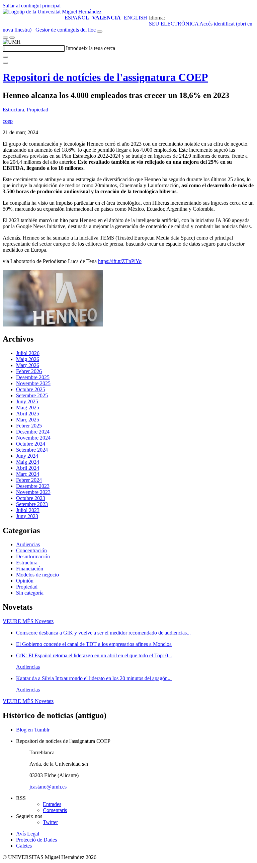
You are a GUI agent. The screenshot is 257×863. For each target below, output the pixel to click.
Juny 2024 (27, 456)
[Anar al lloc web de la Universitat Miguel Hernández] (52, 11)
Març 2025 (27, 419)
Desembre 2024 (33, 432)
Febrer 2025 (29, 425)
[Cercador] (99, 32)
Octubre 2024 (30, 444)
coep (8, 121)
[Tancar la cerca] (5, 63)
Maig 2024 (27, 462)
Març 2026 (27, 365)
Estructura (13, 109)
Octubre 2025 (30, 389)
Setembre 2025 (32, 395)
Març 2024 (27, 474)
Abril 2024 (27, 468)
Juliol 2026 (27, 353)
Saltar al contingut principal (32, 5)
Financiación (29, 568)
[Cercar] (5, 57)
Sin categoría (30, 593)
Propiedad (37, 109)
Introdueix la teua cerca (90, 48)
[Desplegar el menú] (12, 38)
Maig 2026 (27, 359)
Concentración (31, 550)
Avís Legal (27, 833)
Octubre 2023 (30, 498)
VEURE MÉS (28, 621)
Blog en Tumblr (33, 729)
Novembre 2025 (33, 383)
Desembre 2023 (33, 486)
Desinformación (33, 556)
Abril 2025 (27, 413)
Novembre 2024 (33, 438)
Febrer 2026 (29, 371)
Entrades (52, 804)
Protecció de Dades (36, 840)
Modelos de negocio (37, 574)
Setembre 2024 (32, 450)
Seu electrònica (173, 24)
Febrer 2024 (29, 480)
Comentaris (55, 810)
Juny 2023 (27, 516)
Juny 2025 (27, 401)
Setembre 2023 (32, 504)
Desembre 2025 (33, 377)
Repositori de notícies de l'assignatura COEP (105, 77)
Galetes (24, 846)
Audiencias (28, 544)
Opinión (24, 580)
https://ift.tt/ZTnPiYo (120, 261)
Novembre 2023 (33, 492)
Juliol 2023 (27, 510)
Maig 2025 (27, 407)
